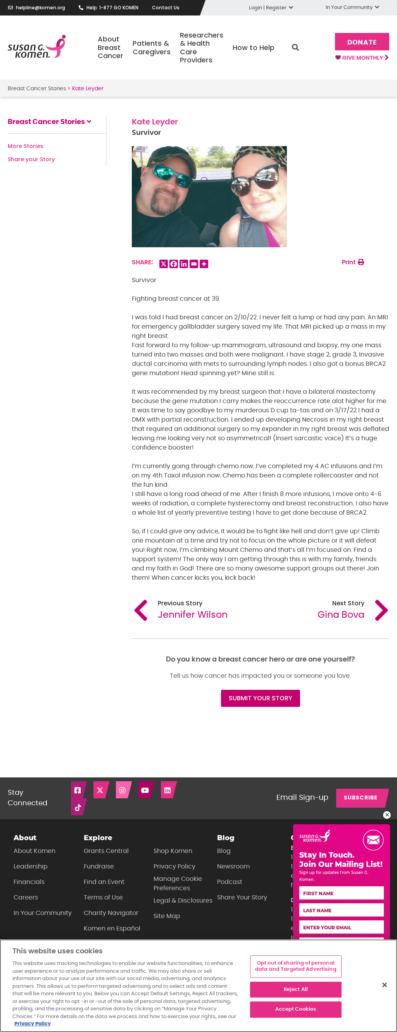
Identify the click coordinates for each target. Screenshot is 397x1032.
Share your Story (31, 159)
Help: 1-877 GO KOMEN (112, 7)
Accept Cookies (295, 1009)
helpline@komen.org (40, 7)
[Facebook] (173, 264)
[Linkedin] (184, 264)
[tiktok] (79, 806)
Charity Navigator (111, 913)
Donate (361, 42)
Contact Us (166, 7)
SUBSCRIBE (361, 798)
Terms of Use (103, 897)
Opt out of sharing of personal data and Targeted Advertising (296, 966)
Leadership (31, 866)
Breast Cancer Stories (37, 88)
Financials (29, 882)
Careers (26, 897)
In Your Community (43, 913)
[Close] (384, 985)
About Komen (34, 851)
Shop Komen (173, 851)
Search (295, 47)
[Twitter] (101, 789)
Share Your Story (242, 897)
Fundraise (99, 866)
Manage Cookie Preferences (178, 883)
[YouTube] (146, 789)
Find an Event (104, 882)
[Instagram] (124, 789)
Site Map (167, 916)
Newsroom (233, 866)
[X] (163, 264)
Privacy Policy (174, 866)
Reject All (296, 989)
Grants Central (106, 851)
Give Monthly (363, 58)
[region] (198, 985)
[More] (204, 264)
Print (349, 262)
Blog (224, 851)
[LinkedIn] (169, 789)
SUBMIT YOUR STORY (260, 698)
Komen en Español (112, 928)
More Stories (25, 146)
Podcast (229, 882)
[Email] (194, 264)
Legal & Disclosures (183, 901)
